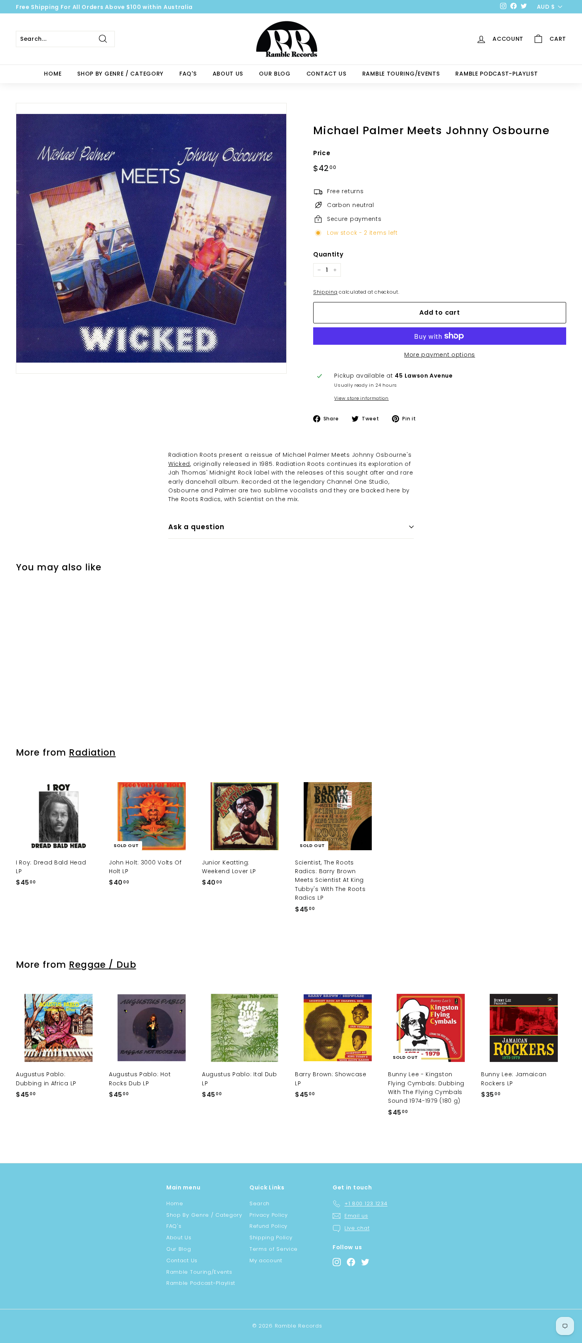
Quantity (328, 254)
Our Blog (275, 74)
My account (265, 1260)
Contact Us (326, 74)
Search (259, 1203)
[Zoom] (151, 238)
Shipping (325, 292)
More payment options (439, 355)
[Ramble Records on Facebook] (351, 1262)
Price (322, 153)
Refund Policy (268, 1226)
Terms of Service (273, 1249)
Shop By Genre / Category (120, 74)
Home (52, 74)
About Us (228, 74)
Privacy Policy (268, 1215)
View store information (361, 398)
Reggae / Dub (102, 964)
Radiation (92, 752)
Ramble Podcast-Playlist (496, 74)
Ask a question (196, 527)
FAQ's (188, 74)
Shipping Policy (271, 1237)
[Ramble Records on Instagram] (337, 1262)
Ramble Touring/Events (401, 74)
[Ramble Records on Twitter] (365, 1262)
